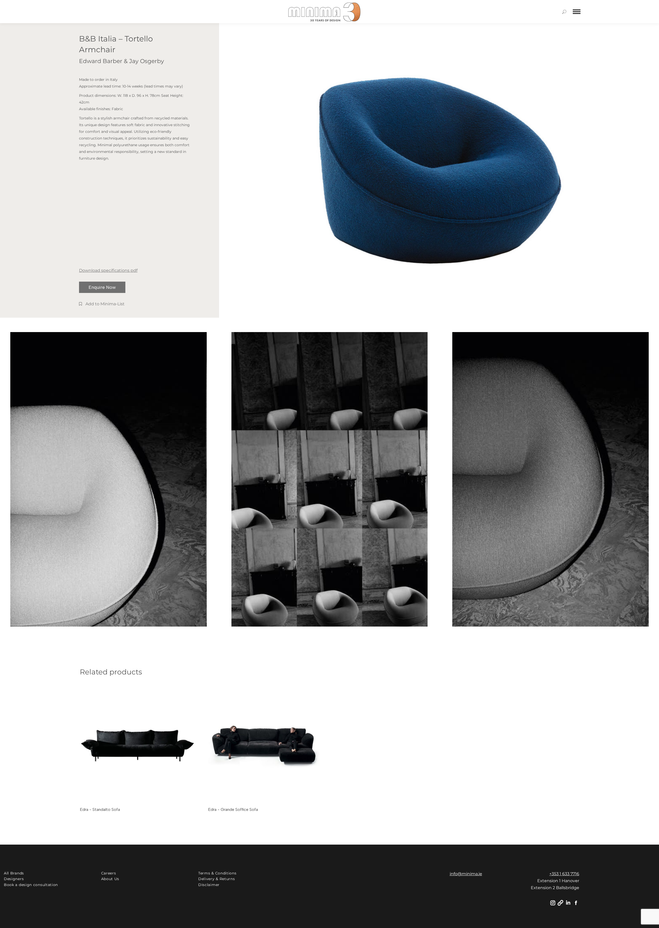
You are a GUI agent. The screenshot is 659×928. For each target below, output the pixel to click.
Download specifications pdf (108, 270)
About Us (110, 879)
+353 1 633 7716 (564, 873)
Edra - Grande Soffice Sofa (233, 809)
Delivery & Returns (216, 879)
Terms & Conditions (217, 873)
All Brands (14, 873)
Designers (14, 879)
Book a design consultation (31, 884)
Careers (108, 873)
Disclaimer (209, 884)
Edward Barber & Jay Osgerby (121, 61)
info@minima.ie (466, 873)
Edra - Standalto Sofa (100, 809)
